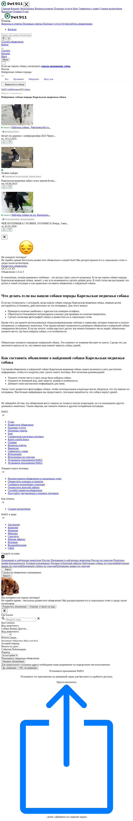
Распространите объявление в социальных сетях (34, 478)
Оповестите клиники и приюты (25, 481)
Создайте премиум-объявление (25, 490)
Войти (4, 44)
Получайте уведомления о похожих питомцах (33, 493)
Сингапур (13, 536)
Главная (5, 8)
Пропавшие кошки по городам (73, 566)
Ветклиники (27, 8)
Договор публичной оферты (65, 563)
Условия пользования (37, 563)
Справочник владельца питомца (26, 436)
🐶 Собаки (25, 89)
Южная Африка (16, 539)
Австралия (14, 524)
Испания (13, 542)
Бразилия (13, 527)
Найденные (15, 89)
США (11, 548)
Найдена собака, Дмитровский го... (31, 127)
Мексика (13, 533)
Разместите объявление (21, 424)
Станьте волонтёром (110, 8)
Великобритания (17, 545)
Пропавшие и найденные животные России (25, 560)
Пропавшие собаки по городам (39, 566)
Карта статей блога (18, 439)
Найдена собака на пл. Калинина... (31, 215)
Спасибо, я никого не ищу (42, 607)
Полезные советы (33, 23)
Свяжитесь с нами (89, 8)
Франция (13, 530)
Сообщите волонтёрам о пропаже (26, 484)
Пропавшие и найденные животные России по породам (82, 560)
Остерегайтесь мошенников (76, 23)
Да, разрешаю (9, 668)
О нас (25, 11)
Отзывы (17, 11)
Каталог (15, 8)
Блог (75, 8)
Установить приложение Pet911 (25, 460)
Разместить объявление (14, 266)
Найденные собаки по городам (99, 563)
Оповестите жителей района (23, 487)
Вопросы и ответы (12, 23)
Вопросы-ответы (44, 8)
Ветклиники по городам (21, 457)
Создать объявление (12, 41)
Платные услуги (63, 8)
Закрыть (7, 576)
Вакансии (6, 11)
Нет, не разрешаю (28, 668)
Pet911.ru (5, 89)
